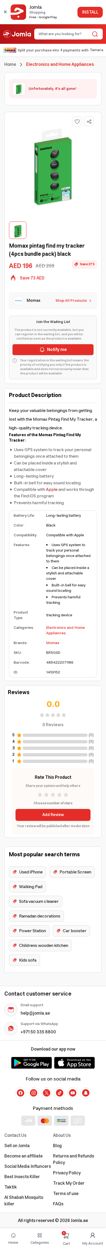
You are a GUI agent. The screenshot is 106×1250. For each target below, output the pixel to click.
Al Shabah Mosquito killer (23, 1200)
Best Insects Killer (22, 1177)
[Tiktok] (59, 1092)
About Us (62, 1135)
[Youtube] (72, 1092)
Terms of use (66, 1193)
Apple (52, 489)
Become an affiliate (23, 1156)
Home (10, 64)
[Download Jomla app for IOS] (74, 1063)
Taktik (10, 1187)
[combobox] (64, 34)
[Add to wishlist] (77, 121)
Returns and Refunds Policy (73, 1159)
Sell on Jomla (17, 1146)
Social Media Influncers (27, 1166)
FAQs (58, 1204)
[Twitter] (46, 1092)
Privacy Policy (67, 1173)
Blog (57, 1146)
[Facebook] (20, 1092)
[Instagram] (33, 1092)
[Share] (89, 122)
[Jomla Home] (17, 34)
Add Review (53, 815)
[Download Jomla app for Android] (31, 1063)
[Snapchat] (85, 1092)
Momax (52, 643)
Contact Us (15, 1135)
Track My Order (69, 1183)
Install (90, 12)
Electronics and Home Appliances (65, 630)
